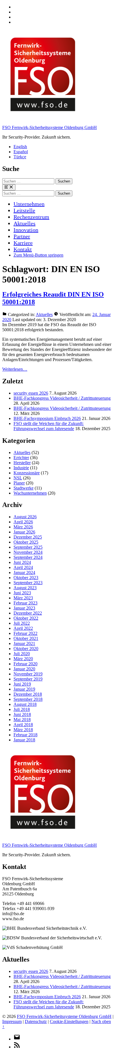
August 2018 (25, 704)
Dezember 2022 (28, 613)
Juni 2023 (22, 592)
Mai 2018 (22, 719)
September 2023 (28, 582)
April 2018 (23, 724)
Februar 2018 (25, 734)
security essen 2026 (31, 393)
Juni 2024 (22, 562)
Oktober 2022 (26, 618)
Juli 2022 (22, 623)
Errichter (21, 457)
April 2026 (23, 521)
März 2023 (23, 597)
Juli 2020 (22, 653)
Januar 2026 (24, 532)
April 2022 (23, 628)
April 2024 (23, 567)
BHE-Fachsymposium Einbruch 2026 (47, 418)
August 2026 (25, 516)
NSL (18, 477)
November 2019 (28, 673)
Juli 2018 (22, 709)
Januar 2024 (24, 572)
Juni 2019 (22, 684)
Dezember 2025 (28, 537)
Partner (22, 236)
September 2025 (28, 547)
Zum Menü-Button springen (38, 255)
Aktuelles (24, 223)
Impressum (12, 1021)
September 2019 (28, 679)
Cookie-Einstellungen (69, 1021)
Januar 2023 (24, 608)
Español (21, 151)
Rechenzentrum (31, 217)
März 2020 (23, 658)
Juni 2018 (22, 714)
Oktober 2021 (26, 638)
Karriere (23, 243)
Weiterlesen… (14, 369)
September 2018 (28, 699)
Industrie (21, 467)
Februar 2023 (25, 603)
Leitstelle (24, 210)
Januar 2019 (24, 689)
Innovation (26, 230)
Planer (19, 483)
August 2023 (25, 587)
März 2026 (23, 526)
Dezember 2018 (28, 694)
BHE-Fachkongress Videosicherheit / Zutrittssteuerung (62, 398)
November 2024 (28, 552)
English (20, 146)
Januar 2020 (24, 668)
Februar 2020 (25, 663)
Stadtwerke (24, 488)
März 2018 (23, 729)
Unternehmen (29, 204)
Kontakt (23, 249)
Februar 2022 (25, 633)
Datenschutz (36, 1021)
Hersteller (22, 462)
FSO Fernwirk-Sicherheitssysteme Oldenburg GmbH (49, 127)
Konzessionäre (27, 472)
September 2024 (28, 557)
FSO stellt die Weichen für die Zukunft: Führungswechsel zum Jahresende (49, 426)
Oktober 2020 (26, 648)
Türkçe (20, 156)
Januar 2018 (24, 739)
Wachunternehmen (30, 493)
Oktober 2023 (26, 577)
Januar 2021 (24, 643)
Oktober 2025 (26, 542)
